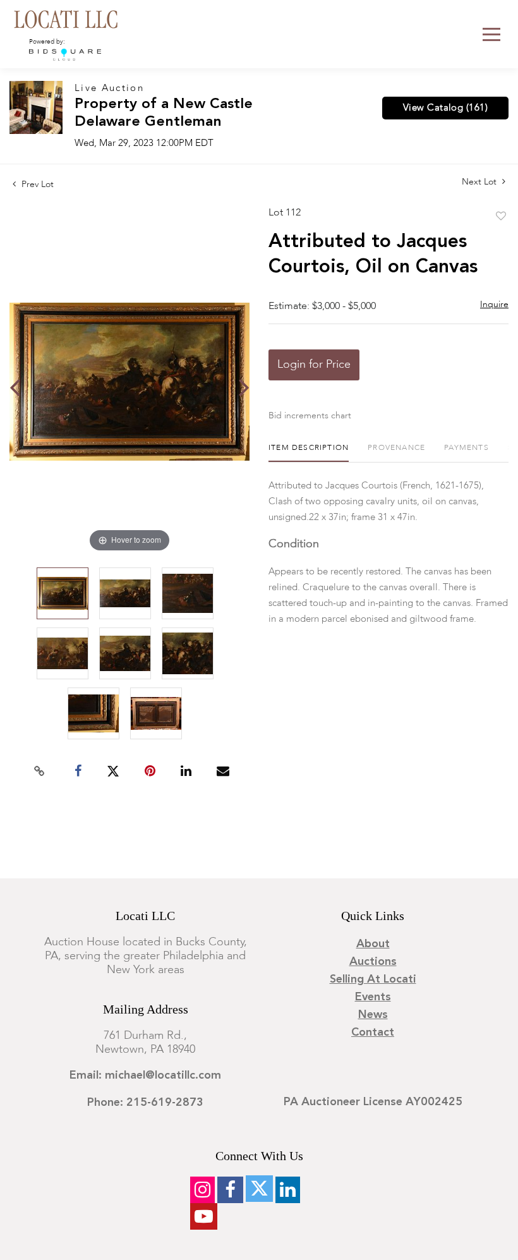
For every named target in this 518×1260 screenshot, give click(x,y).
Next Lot (480, 182)
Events (373, 997)
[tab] (308, 453)
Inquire (494, 304)
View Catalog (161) (445, 108)
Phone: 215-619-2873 (145, 1102)
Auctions (373, 961)
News (373, 1015)
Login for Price (314, 364)
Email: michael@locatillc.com (145, 1075)
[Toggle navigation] (491, 34)
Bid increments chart (309, 415)
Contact (372, 1032)
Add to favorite (501, 216)
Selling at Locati (373, 979)
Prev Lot (36, 184)
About (373, 944)
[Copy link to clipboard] (39, 771)
